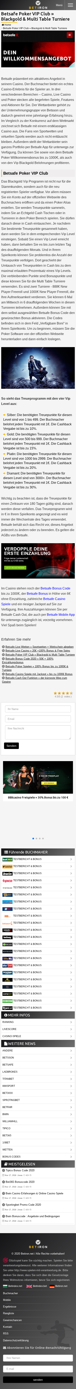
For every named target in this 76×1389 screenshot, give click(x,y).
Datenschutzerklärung (16, 1340)
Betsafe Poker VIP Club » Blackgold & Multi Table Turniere (40, 654)
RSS (6, 1333)
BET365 (6, 1135)
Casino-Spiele (11, 1036)
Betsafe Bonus (37, 593)
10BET (6, 1142)
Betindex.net (15, 1286)
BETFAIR (7, 1107)
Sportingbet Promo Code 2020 (23, 1204)
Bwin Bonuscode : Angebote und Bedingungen (33, 1216)
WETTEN (7, 1149)
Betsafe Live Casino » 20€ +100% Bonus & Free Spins (37, 650)
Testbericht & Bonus (27, 859)
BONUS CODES (11, 1156)
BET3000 (7, 1093)
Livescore (9, 1029)
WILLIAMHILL (10, 1121)
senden (38, 1379)
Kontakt (7, 1326)
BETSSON (8, 1057)
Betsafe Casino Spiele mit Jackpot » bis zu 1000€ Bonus (39, 674)
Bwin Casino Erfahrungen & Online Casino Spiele (34, 1193)
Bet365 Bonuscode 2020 (20, 1181)
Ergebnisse (9, 1306)
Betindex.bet (40, 1286)
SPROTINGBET (11, 1100)
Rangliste (8, 1313)
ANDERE (7, 1050)
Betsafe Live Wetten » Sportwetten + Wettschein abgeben (39, 646)
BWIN (5, 1114)
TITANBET (8, 1078)
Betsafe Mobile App (61, 614)
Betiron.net (61, 1286)
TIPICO (6, 1128)
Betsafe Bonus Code (55, 588)
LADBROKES (9, 1071)
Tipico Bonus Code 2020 (20, 1170)
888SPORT (8, 1086)
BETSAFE (7, 1064)
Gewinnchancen (12, 1320)
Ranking (8, 1022)
